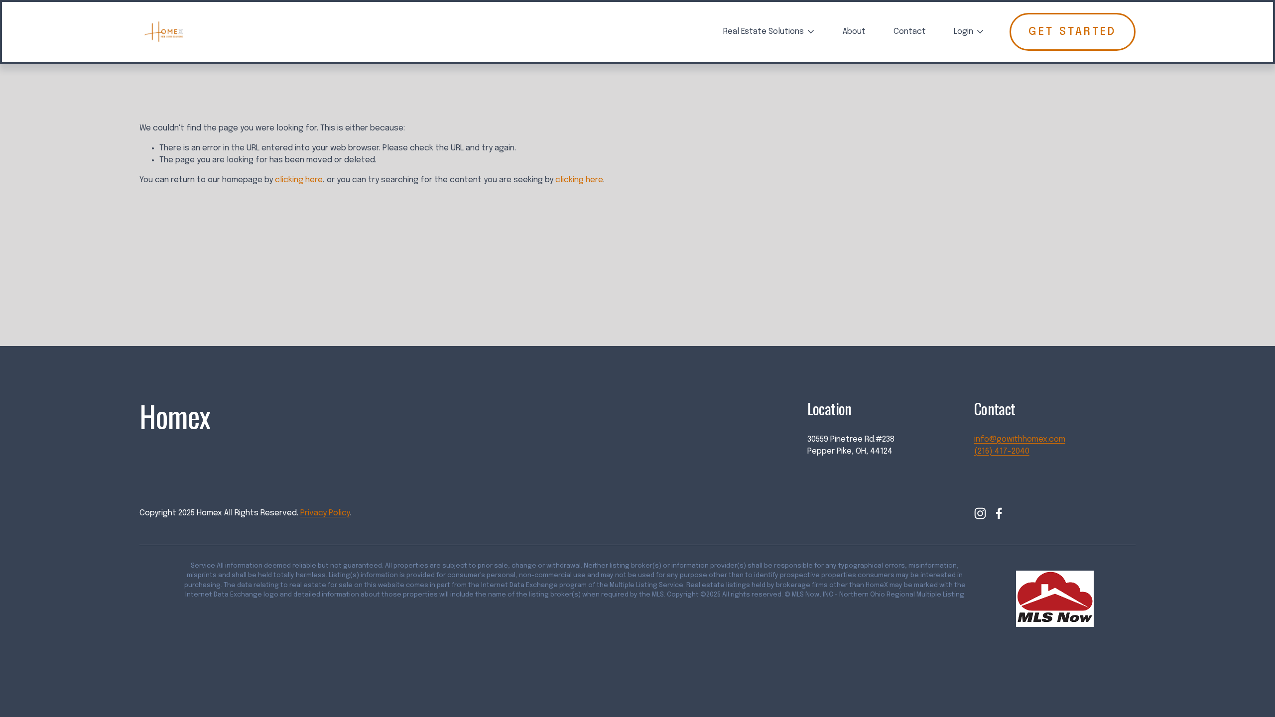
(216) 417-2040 (1001, 451)
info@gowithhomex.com (1019, 439)
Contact (909, 31)
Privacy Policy (325, 513)
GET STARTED (1072, 31)
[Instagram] (980, 513)
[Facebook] (999, 513)
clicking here (299, 180)
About (854, 31)
